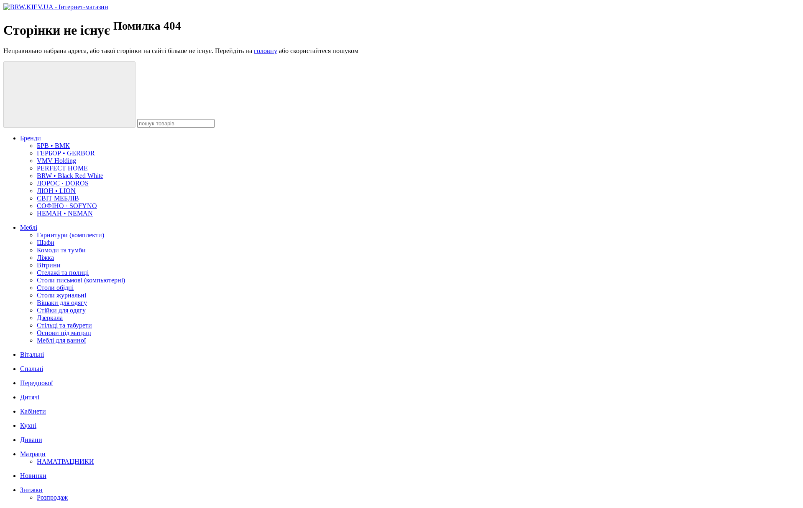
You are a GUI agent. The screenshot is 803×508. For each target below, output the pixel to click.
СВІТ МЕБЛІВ (58, 198)
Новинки (33, 475)
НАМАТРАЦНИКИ (65, 461)
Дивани (31, 439)
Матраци (33, 453)
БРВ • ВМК (53, 145)
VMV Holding (56, 160)
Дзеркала (50, 317)
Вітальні (32, 354)
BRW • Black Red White (70, 175)
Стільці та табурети (64, 325)
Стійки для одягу (61, 310)
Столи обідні (55, 287)
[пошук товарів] (69, 94)
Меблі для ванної (61, 340)
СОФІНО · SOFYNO (67, 205)
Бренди (30, 138)
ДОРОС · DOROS (63, 183)
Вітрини (49, 265)
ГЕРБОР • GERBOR (66, 153)
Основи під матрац (64, 332)
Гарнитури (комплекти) (70, 235)
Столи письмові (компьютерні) (81, 280)
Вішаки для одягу (62, 302)
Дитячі (29, 397)
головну (265, 50)
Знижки (31, 489)
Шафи (45, 242)
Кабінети (33, 411)
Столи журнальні (61, 295)
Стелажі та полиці (63, 272)
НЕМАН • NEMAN (65, 213)
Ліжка (45, 257)
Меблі (28, 227)
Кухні (28, 425)
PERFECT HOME (62, 168)
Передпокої (36, 382)
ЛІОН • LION (56, 190)
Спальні (31, 368)
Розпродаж (52, 497)
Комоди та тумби (61, 250)
